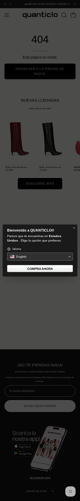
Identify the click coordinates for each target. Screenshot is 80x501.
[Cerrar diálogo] (74, 227)
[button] (40, 257)
